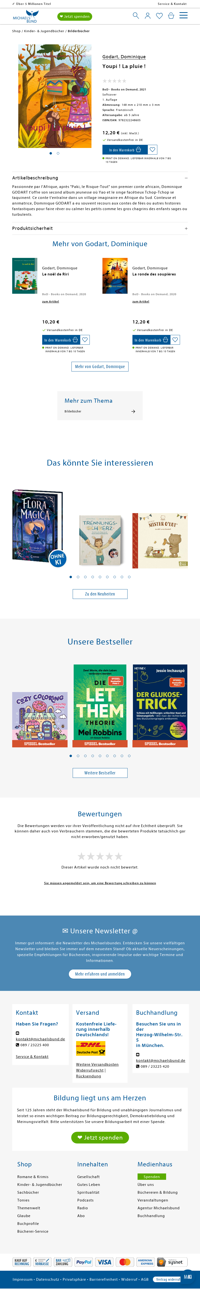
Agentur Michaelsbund (159, 1208)
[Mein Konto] (147, 15)
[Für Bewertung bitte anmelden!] (114, 82)
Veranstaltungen (153, 1200)
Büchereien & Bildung (158, 1192)
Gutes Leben (88, 1184)
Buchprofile (28, 1223)
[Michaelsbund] (26, 18)
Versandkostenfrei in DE (35, 4)
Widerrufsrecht (90, 1070)
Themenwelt (28, 1208)
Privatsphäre (74, 1279)
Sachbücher (28, 1192)
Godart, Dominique (124, 56)
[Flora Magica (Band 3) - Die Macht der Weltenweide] (40, 524)
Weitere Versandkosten (97, 1064)
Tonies (23, 1200)
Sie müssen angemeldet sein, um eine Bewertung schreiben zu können (100, 883)
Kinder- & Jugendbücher (39, 1184)
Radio (82, 1208)
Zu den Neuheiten (100, 594)
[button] (71, 577)
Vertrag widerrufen (170, 1279)
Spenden (152, 1177)
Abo (81, 1216)
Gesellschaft (88, 1177)
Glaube (23, 1216)
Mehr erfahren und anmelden (100, 974)
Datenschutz (47, 1279)
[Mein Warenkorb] (171, 15)
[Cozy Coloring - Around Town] (40, 703)
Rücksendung (88, 1076)
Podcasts (85, 1200)
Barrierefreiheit (104, 1279)
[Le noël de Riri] (24, 276)
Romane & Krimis (33, 1177)
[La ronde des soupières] (115, 276)
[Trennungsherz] (100, 524)
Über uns (146, 1184)
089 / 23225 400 (34, 1045)
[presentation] (13, 277)
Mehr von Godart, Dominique (100, 366)
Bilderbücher (73, 411)
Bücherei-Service (33, 1231)
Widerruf (129, 1279)
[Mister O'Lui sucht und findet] (160, 524)
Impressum (23, 1279)
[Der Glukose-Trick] (160, 703)
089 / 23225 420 (155, 1066)
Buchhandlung (151, 1216)
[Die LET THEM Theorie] (100, 703)
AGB (145, 1279)
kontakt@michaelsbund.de (40, 1039)
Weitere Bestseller (100, 773)
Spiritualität (88, 1192)
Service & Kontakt (172, 4)
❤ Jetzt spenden (75, 16)
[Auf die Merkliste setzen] (152, 150)
